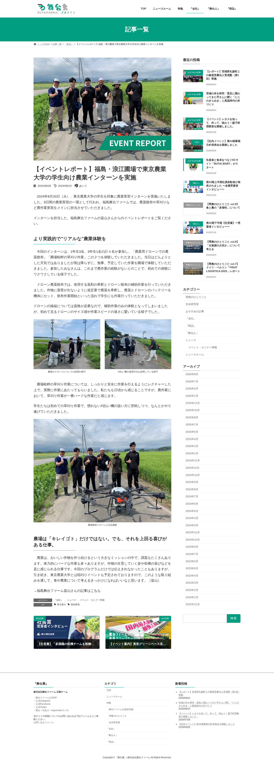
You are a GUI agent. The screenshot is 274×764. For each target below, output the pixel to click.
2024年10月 (193, 474)
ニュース (71, 600)
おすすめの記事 (195, 311)
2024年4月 (192, 518)
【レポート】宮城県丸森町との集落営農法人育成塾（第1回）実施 (223, 75)
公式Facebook (43, 704)
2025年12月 (193, 402)
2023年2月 (192, 589)
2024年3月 (192, 525)
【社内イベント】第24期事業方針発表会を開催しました (207, 724)
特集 (109, 703)
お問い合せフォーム (44, 722)
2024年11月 (192, 467)
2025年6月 (192, 431)
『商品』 (191, 325)
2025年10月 (193, 410)
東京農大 (61, 604)
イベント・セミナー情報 (92, 600)
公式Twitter (41, 707)
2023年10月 (193, 539)
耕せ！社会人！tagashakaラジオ (52, 710)
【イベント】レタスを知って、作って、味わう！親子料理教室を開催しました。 (223, 123)
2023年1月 (192, 597)
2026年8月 (192, 374)
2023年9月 (192, 546)
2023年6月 (192, 561)
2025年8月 (192, 417)
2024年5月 (192, 510)
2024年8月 (192, 489)
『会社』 (58, 600)
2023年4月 (192, 575)
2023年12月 (193, 532)
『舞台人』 (192, 332)
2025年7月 (192, 424)
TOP (109, 690)
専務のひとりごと (196, 296)
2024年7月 (192, 496)
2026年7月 (192, 381)
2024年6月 (192, 503)
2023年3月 (192, 582)
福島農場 (75, 604)
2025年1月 (192, 453)
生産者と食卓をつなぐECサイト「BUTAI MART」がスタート (222, 163)
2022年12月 (193, 604)
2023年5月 (192, 568)
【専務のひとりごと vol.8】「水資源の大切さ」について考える (223, 245)
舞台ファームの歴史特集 (121, 709)
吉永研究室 (192, 304)
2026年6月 (192, 388)
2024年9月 (192, 482)
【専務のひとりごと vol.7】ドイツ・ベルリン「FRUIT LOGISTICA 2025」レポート (223, 267)
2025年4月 (192, 438)
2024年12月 (193, 460)
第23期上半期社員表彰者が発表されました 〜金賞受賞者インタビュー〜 (223, 185)
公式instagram (43, 701)
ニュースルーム (195, 354)
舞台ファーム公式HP (46, 698)
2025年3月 (192, 446)
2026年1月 (192, 395)
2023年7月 (192, 554)
